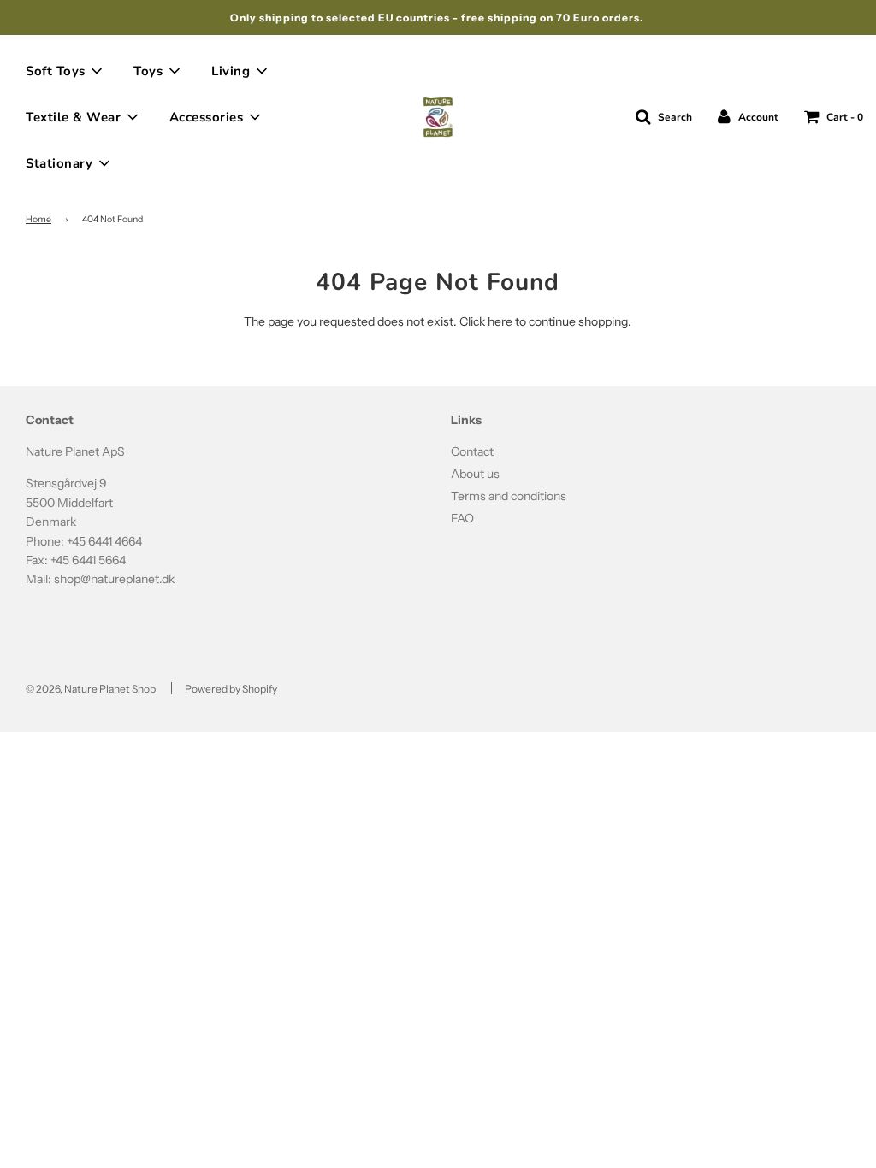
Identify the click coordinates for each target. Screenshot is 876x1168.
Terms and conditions (508, 496)
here (500, 321)
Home (38, 219)
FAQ (462, 518)
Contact (472, 451)
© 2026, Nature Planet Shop (91, 688)
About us (475, 473)
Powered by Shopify (231, 688)
